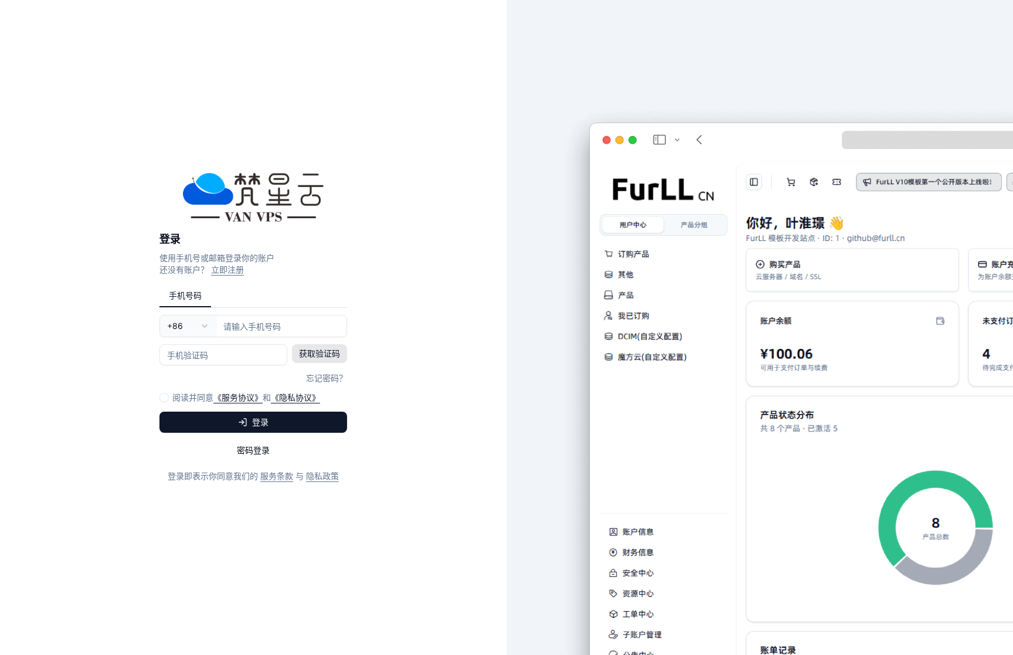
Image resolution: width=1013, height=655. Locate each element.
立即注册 (227, 269)
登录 (260, 422)
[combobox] (188, 326)
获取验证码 (319, 353)
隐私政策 (322, 476)
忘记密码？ (326, 378)
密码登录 (253, 450)
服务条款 (276, 476)
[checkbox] (164, 397)
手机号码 (185, 295)
